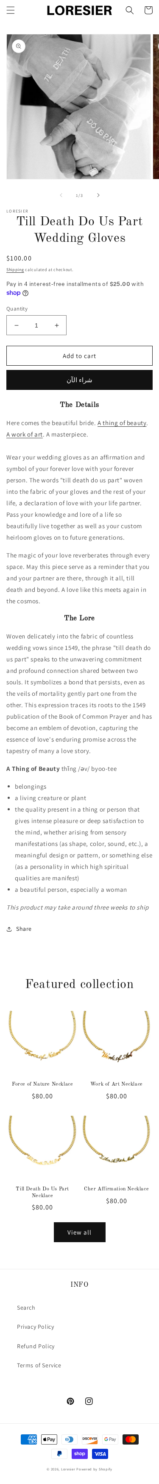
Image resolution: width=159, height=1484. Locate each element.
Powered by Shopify (94, 1469)
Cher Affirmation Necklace (116, 1189)
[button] (10, 10)
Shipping (15, 269)
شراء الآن (79, 380)
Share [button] (24, 928)
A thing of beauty (122, 423)
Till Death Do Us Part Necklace (42, 1192)
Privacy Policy (35, 1326)
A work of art (24, 434)
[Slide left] (61, 195)
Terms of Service (39, 1365)
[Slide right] (98, 195)
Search (26, 1307)
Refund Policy (36, 1346)
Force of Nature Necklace (42, 1084)
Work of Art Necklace (116, 1084)
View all (79, 1232)
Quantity (17, 308)
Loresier (68, 1469)
